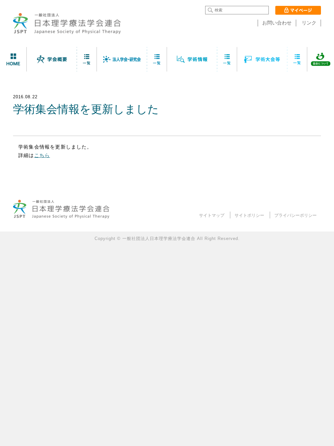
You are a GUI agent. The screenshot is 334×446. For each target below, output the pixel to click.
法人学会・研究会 (122, 59)
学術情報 (192, 59)
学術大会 (262, 59)
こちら (42, 155)
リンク (309, 22)
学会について (52, 59)
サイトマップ (211, 215)
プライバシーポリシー (295, 215)
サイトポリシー (249, 215)
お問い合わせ (277, 22)
